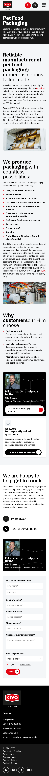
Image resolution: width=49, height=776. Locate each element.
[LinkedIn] (21, 770)
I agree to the (19, 664)
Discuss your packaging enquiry (19, 410)
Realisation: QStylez (12, 751)
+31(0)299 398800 (12, 724)
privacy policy (25, 664)
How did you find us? (16, 653)
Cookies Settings (10, 760)
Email (35, 5)
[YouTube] (29, 770)
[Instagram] (14, 770)
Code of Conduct (10, 763)
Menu (44, 5)
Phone (28, 5)
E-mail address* (14, 611)
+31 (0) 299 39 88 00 (24, 529)
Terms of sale (9, 757)
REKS (43, 271)
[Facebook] (6, 770)
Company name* (14, 600)
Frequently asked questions (21, 452)
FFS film (40, 88)
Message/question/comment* (20, 635)
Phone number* (13, 623)
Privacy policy (9, 754)
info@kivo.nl (19, 519)
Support (7, 713)
